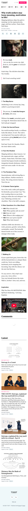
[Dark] (15, 2)
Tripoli (23, 505)
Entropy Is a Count (8, 362)
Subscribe (22, 2)
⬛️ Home (11, 6)
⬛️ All (16, 6)
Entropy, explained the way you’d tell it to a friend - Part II (14, 437)
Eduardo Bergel (5, 28)
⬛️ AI (22, 6)
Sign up (14, 501)
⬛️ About (3, 6)
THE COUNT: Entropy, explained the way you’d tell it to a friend (13, 395)
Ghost (19, 505)
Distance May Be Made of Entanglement (11, 472)
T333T (4, 2)
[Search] (17, 2)
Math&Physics (5, 360)
